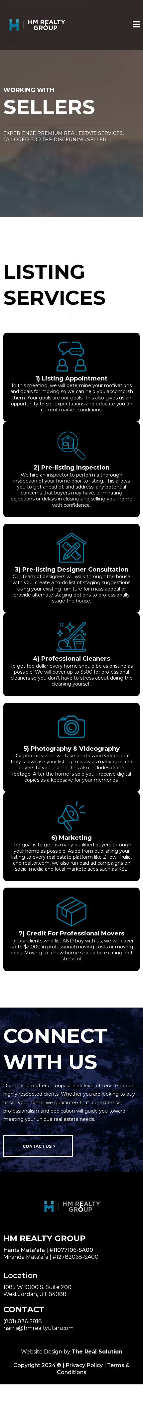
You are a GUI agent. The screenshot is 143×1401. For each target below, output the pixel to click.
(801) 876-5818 (22, 1321)
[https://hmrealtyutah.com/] (36, 25)
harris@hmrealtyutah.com (38, 1328)
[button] (136, 25)
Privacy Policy (84, 1365)
